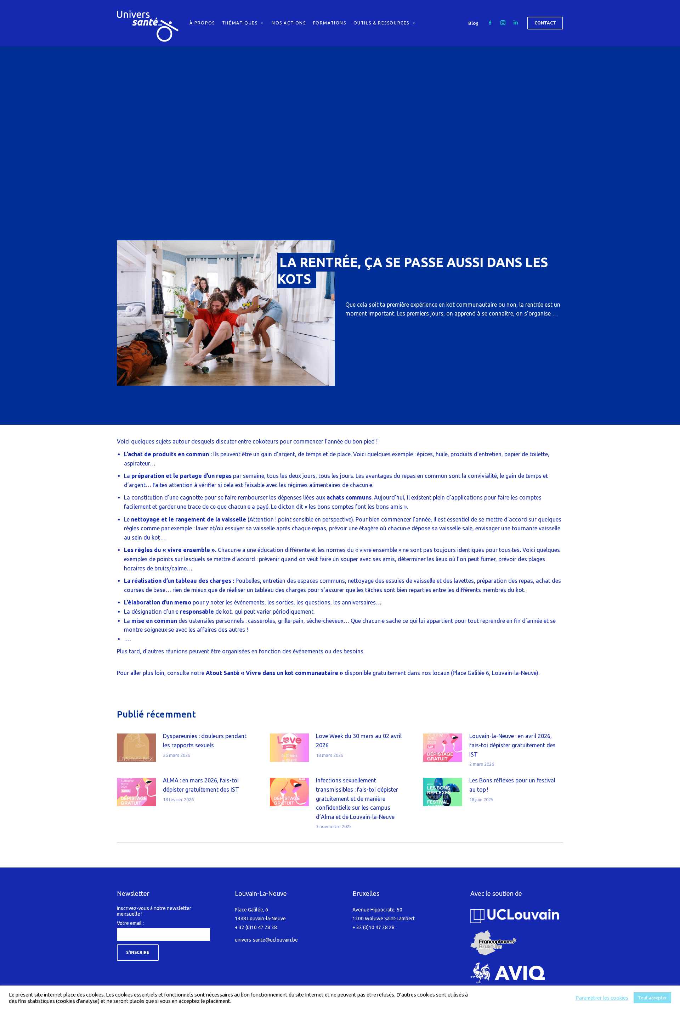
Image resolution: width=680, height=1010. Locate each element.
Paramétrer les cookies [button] (602, 998)
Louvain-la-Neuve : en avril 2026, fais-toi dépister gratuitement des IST (512, 745)
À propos (202, 23)
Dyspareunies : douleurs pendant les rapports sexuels (204, 740)
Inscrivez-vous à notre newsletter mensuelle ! (154, 911)
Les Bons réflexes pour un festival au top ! (512, 785)
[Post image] (136, 747)
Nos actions (289, 23)
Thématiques (240, 23)
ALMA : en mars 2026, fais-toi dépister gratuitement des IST (201, 785)
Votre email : (130, 923)
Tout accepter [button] (652, 997)
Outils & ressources (381, 23)
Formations (329, 23)
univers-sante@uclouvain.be (266, 940)
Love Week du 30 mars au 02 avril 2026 (359, 740)
